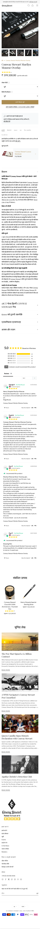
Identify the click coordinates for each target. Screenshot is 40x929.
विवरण (4, 171)
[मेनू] (37, 5)
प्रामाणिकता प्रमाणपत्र (11, 321)
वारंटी (3, 130)
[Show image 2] (12, 53)
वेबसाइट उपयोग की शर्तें (7, 867)
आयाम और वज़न (8, 329)
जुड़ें (37, 893)
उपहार (15, 130)
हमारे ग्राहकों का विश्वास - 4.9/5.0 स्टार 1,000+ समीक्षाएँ (20, 107)
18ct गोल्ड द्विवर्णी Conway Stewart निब (14, 305)
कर (21, 130)
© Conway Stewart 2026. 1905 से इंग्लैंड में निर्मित (20, 910)
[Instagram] (2, 880)
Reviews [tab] (6, 373)
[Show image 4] (28, 53)
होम (2, 60)
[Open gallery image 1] (20, 30)
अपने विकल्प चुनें (19, 102)
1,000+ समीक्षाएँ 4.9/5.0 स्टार (29, 2)
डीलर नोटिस (5, 861)
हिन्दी (23, 906)
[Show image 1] (5, 53)
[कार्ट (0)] (32, 5)
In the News (5, 846)
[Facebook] (6, 880)
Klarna (5, 135)
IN (14, 906)
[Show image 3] (20, 53)
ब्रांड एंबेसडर (5, 833)
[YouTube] (18, 880)
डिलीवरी (9, 130)
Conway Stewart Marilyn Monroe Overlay (15, 403)
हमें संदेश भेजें (7, 121)
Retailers (4, 852)
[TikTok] (12, 880)
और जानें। (18, 141)
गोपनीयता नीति (5, 864)
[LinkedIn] (21, 880)
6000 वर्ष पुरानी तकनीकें (12, 314)
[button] (33, 407)
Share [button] (7, 407)
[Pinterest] (15, 880)
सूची (3, 836)
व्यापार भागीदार (5, 849)
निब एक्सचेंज (27, 130)
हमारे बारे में (4, 830)
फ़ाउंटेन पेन (4, 843)
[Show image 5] (36, 53)
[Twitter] (9, 880)
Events (4, 839)
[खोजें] (28, 5)
